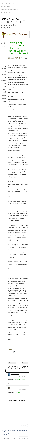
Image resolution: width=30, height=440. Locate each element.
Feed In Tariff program (4, 82)
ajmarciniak (17, 392)
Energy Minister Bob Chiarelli (4, 76)
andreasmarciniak (14, 387)
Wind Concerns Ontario (6, 12)
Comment (23, 425)
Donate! (8, 3)
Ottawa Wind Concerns (10, 20)
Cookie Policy (4, 434)
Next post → (24, 362)
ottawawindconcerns (15, 374)
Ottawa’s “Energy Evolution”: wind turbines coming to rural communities (13, 6)
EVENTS (13, 3)
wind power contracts (4, 100)
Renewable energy (11, 58)
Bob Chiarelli (3, 68)
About (2, 3)
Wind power (17, 58)
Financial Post (10, 62)
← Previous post (11, 362)
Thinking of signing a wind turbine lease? (10, 9)
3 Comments (26, 58)
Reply (8, 383)
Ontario (4, 86)
